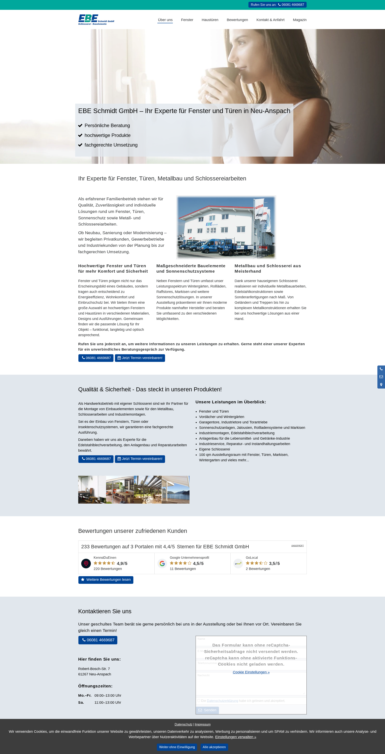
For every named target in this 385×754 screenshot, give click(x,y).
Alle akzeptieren (214, 747)
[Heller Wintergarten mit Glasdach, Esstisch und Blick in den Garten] (148, 490)
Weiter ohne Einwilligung (177, 747)
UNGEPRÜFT (297, 545)
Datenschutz (183, 724)
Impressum (203, 724)
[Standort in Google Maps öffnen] (381, 385)
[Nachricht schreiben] (381, 377)
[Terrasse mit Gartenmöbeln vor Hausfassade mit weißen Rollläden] (92, 490)
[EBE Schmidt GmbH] (96, 19)
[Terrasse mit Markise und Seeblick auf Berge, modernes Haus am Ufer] (175, 490)
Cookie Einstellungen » (251, 672)
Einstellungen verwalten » (235, 737)
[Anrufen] (381, 369)
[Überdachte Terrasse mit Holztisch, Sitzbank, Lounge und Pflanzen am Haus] (120, 490)
